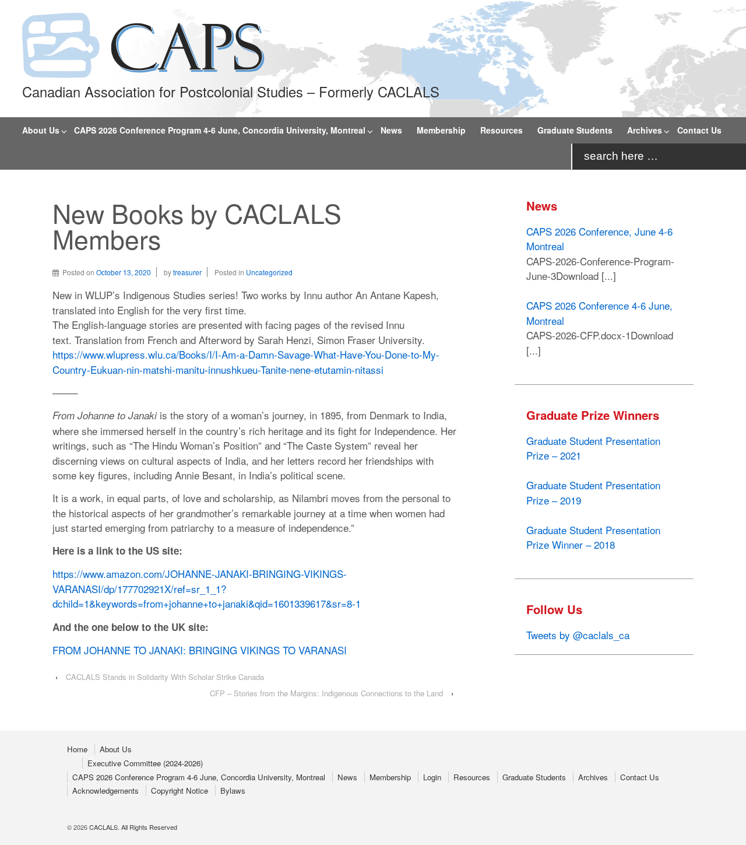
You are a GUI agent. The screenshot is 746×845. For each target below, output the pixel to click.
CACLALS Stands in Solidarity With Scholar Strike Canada (165, 676)
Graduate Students (575, 130)
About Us (40, 130)
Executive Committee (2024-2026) (145, 763)
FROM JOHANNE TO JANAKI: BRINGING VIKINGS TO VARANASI (199, 650)
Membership (441, 130)
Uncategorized (269, 272)
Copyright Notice (179, 790)
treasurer (187, 272)
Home (77, 749)
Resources (501, 130)
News (391, 130)
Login (432, 777)
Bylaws (232, 790)
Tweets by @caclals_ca (577, 634)
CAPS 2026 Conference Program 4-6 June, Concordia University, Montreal (219, 130)
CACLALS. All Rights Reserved (132, 827)
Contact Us (699, 130)
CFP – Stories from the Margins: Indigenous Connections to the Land (326, 693)
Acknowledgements (105, 790)
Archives (644, 130)
